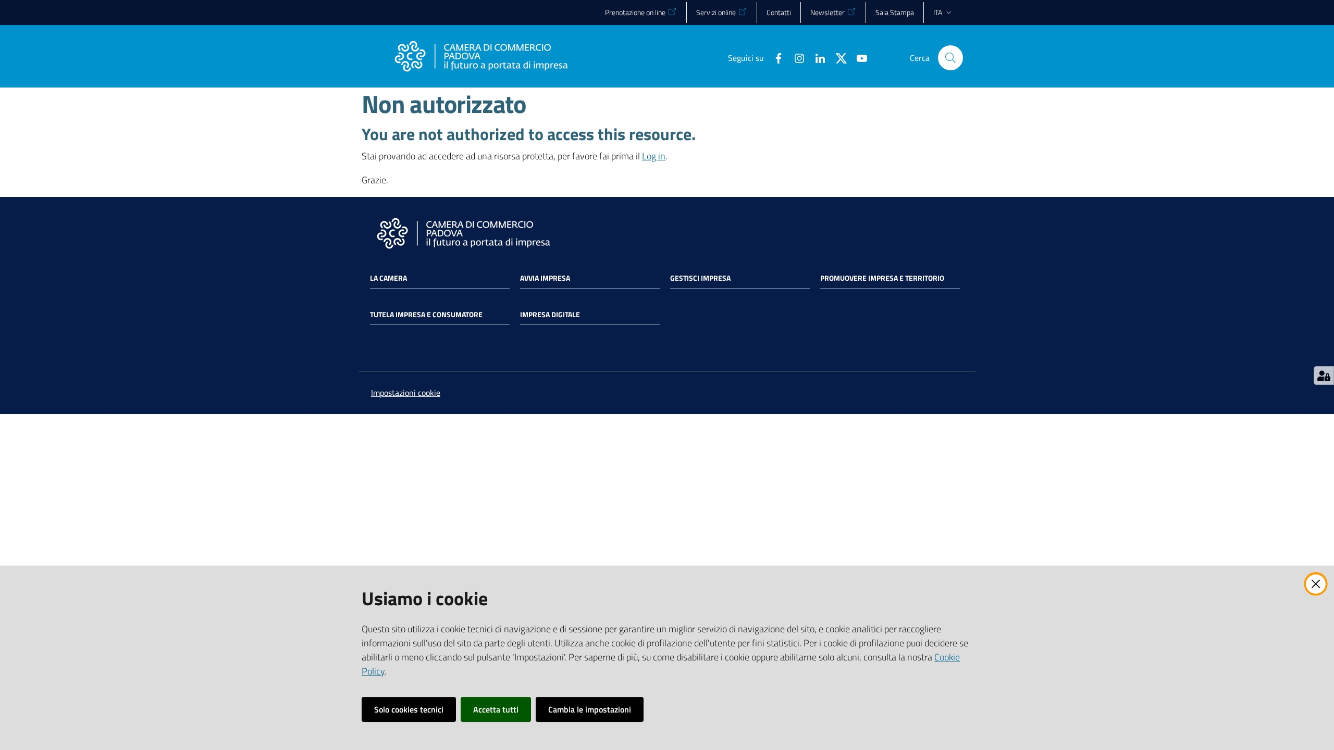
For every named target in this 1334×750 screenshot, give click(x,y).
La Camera (388, 278)
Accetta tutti (495, 709)
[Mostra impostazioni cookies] (1324, 375)
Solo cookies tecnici (408, 709)
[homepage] (481, 57)
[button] (950, 57)
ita (937, 12)
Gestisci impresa (700, 278)
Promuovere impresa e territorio (882, 278)
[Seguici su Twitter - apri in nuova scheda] (836, 57)
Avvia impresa (545, 278)
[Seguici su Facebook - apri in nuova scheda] (774, 57)
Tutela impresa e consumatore (426, 314)
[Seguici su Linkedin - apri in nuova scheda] (816, 57)
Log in (653, 156)
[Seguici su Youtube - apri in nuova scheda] (857, 57)
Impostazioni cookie (405, 392)
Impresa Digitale (550, 314)
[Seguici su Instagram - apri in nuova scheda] (795, 57)
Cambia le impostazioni (589, 709)
